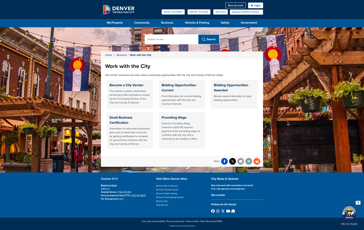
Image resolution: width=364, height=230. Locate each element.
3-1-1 (108, 189)
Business (167, 22)
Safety (225, 22)
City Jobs (146, 221)
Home (108, 55)
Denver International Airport (170, 197)
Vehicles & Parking (197, 22)
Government (249, 22)
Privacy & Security (175, 221)
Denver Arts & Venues (167, 186)
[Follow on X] (222, 211)
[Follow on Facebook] (212, 211)
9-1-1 (121, 199)
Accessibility (159, 221)
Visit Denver (162, 205)
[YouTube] (227, 211)
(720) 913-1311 (124, 192)
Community (141, 22)
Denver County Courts (167, 189)
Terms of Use (192, 221)
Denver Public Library (166, 193)
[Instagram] (217, 211)
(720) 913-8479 (138, 195)
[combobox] (246, 12)
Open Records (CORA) (211, 221)
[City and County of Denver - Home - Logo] (118, 9)
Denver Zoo (162, 201)
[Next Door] (232, 211)
